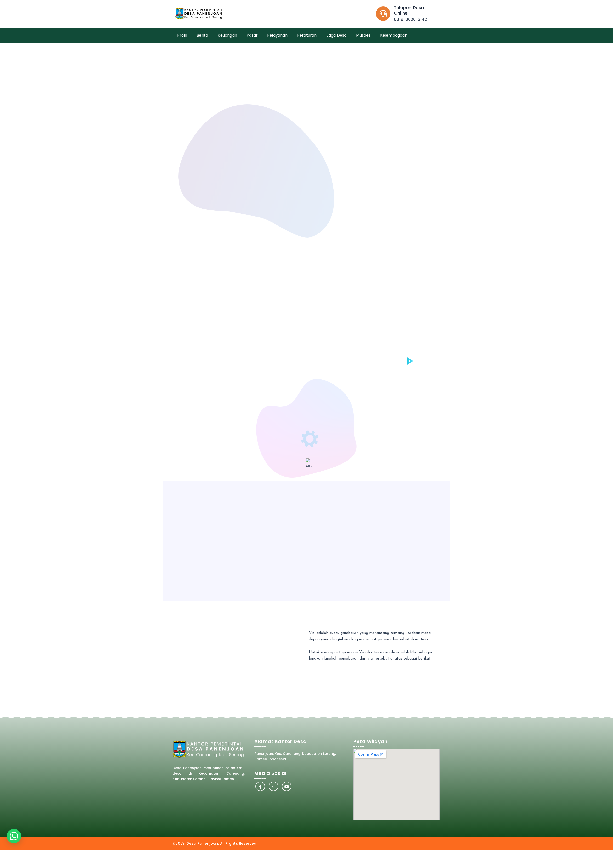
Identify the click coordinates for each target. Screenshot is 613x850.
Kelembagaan (393, 35)
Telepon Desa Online (409, 10)
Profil (182, 35)
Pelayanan (277, 35)
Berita (202, 35)
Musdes (363, 35)
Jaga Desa (336, 35)
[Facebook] (260, 786)
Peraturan (307, 35)
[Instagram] (273, 786)
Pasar (252, 35)
